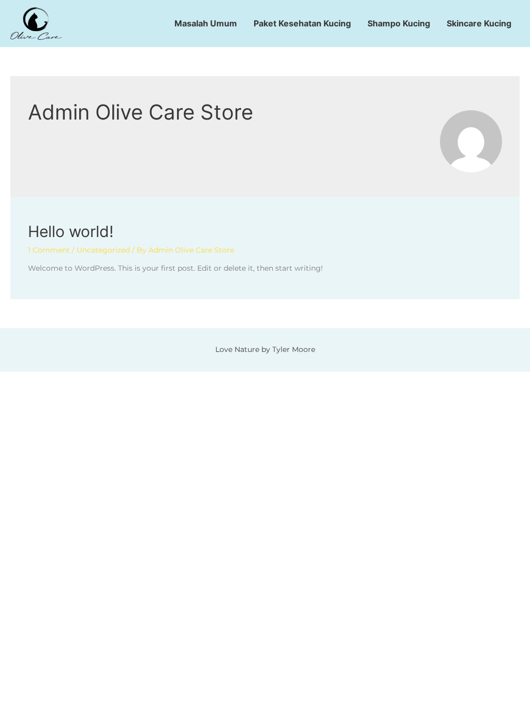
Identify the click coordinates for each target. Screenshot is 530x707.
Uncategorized (103, 250)
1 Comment (49, 250)
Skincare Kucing (479, 23)
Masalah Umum (205, 23)
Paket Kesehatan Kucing (302, 23)
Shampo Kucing (398, 23)
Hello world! (70, 231)
